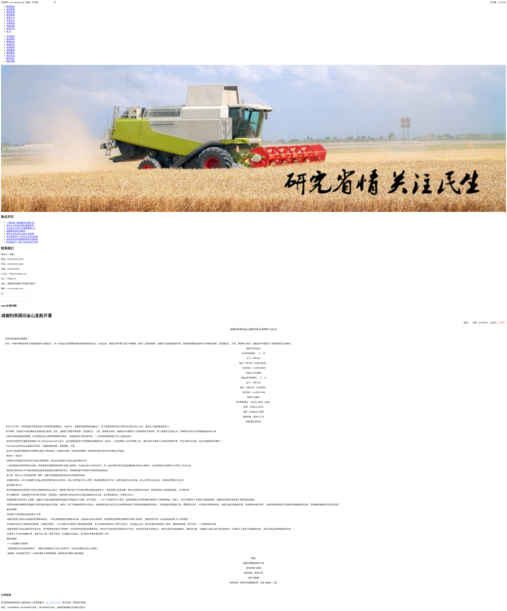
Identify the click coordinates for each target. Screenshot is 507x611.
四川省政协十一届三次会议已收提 (22, 236)
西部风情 (10, 6)
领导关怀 (10, 29)
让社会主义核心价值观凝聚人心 (21, 228)
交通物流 (10, 47)
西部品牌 (10, 61)
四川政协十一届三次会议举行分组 (22, 242)
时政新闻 (10, 26)
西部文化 (10, 17)
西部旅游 (10, 58)
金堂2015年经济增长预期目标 (20, 225)
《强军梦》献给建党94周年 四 (20, 223)
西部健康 (10, 15)
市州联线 (10, 36)
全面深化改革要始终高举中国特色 (22, 239)
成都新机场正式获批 (15, 231)
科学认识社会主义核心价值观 (20, 234)
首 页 (8, 31)
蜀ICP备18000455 (54, 602)
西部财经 (10, 39)
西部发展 (10, 12)
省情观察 (10, 9)
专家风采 (10, 23)
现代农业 (10, 56)
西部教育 (10, 53)
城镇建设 (10, 50)
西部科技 (10, 42)
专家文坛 (10, 20)
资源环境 (10, 45)
